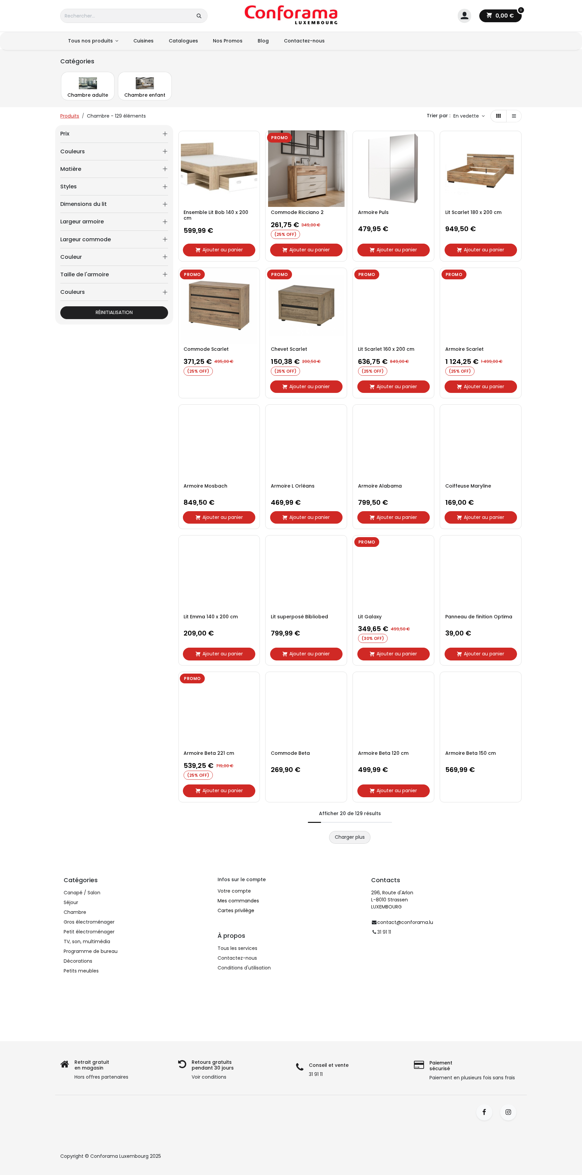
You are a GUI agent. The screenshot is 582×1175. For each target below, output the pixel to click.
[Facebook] (486, 1112)
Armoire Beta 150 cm (470, 753)
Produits (69, 116)
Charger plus (350, 837)
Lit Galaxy (370, 617)
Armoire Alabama (380, 486)
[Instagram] (510, 1112)
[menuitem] (93, 41)
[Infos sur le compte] (464, 16)
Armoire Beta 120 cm (383, 753)
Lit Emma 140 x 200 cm (211, 617)
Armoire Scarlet (464, 349)
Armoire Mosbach (205, 486)
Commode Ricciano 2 (297, 212)
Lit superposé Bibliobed (299, 617)
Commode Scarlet (206, 349)
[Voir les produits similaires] (253, 186)
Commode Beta (290, 753)
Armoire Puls (373, 212)
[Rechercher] (199, 16)
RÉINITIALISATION (114, 312)
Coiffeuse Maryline (468, 486)
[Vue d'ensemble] (253, 141)
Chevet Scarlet (289, 349)
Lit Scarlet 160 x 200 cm (386, 349)
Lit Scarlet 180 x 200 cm (473, 212)
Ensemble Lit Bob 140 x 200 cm (216, 215)
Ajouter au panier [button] (222, 249)
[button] (469, 116)
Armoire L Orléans (293, 486)
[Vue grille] (498, 116)
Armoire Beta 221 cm (209, 753)
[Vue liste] (514, 116)
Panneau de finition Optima (478, 617)
